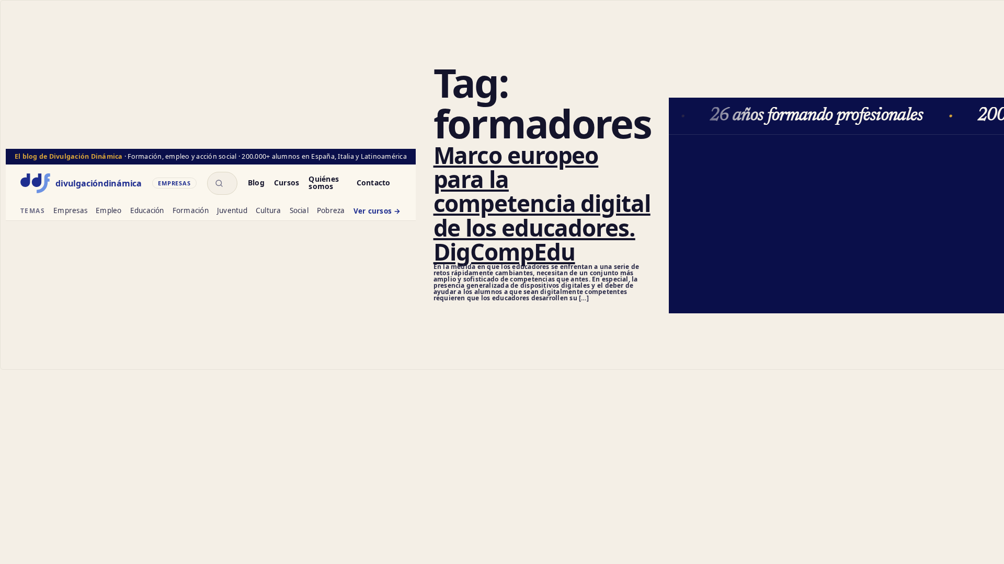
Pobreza (331, 211)
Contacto (374, 183)
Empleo (108, 211)
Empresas (70, 211)
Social (299, 211)
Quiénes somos (324, 183)
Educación (147, 211)
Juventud (232, 211)
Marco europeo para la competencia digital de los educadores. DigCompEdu (542, 203)
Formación (191, 211)
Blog (256, 183)
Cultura (268, 211)
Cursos (286, 183)
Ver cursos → (377, 211)
